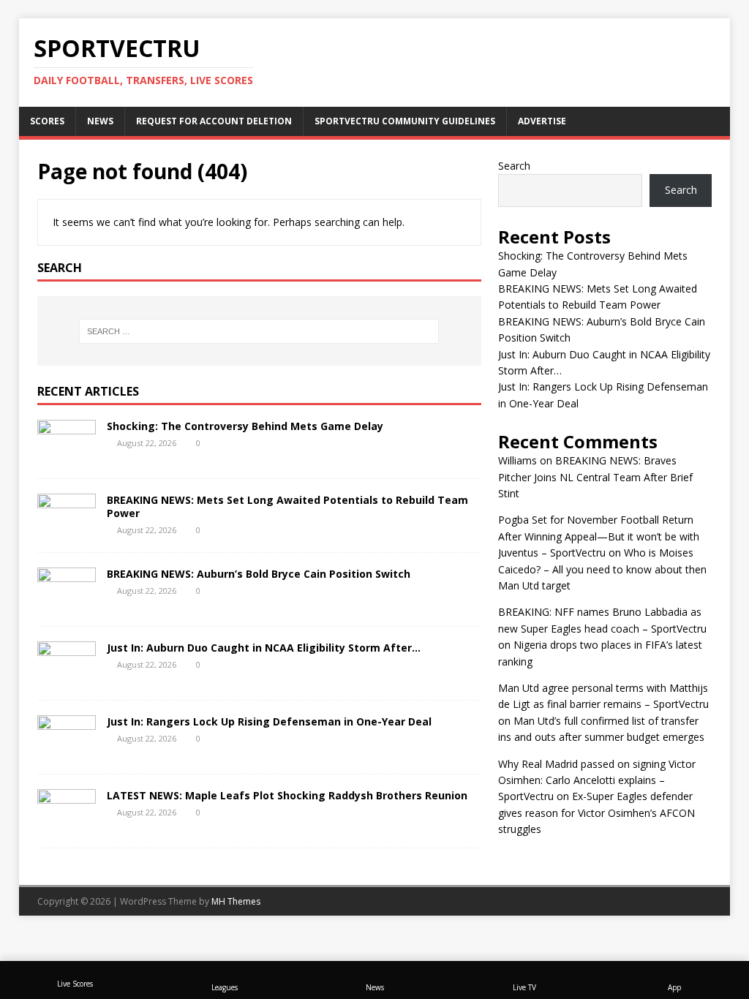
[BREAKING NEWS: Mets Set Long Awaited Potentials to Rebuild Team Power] (66, 528)
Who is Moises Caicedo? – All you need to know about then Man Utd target (602, 569)
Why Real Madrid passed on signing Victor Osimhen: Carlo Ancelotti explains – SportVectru (597, 780)
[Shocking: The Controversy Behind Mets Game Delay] (66, 454)
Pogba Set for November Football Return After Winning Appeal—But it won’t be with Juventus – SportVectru (598, 536)
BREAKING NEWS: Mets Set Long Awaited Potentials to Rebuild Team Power (287, 506)
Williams (517, 460)
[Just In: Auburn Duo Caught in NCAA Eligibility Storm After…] (66, 676)
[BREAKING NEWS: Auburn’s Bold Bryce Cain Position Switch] (66, 602)
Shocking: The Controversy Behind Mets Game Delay (245, 426)
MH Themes (235, 901)
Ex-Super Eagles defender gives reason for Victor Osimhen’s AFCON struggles (596, 812)
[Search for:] (259, 331)
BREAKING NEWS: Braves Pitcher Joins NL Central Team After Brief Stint (595, 476)
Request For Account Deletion (214, 121)
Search (514, 166)
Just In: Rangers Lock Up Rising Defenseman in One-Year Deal (269, 721)
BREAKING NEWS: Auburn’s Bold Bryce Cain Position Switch (258, 574)
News (100, 121)
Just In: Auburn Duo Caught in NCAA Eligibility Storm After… (264, 648)
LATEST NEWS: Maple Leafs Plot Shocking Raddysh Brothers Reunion (287, 795)
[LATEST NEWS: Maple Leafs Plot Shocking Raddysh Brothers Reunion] (66, 824)
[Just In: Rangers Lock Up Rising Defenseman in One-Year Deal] (66, 750)
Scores (47, 121)
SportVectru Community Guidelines (405, 121)
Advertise (542, 121)
